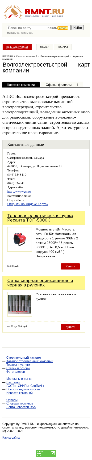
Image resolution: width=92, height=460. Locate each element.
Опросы (11, 400)
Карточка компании (21, 85)
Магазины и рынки (19, 379)
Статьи (44, 47)
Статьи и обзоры (18, 368)
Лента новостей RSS (21, 407)
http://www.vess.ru (19, 191)
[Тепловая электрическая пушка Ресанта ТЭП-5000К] (20, 250)
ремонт (45, 16)
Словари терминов (19, 403)
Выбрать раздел (17, 47)
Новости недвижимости (23, 389)
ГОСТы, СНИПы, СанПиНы (25, 386)
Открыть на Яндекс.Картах (27, 204)
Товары (63, 47)
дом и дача (57, 16)
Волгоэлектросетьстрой (55, 56)
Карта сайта (11, 437)
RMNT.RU (7, 56)
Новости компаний (19, 393)
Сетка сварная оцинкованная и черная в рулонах (40, 282)
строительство (32, 16)
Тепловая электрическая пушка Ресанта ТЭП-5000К (40, 217)
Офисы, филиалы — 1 (62, 85)
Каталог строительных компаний (29, 361)
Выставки (13, 382)
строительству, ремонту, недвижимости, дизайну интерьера (45, 427)
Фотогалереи (15, 371)
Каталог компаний (26, 56)
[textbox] (39, 27)
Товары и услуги (18, 364)
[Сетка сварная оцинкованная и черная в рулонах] (20, 315)
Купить (70, 266)
